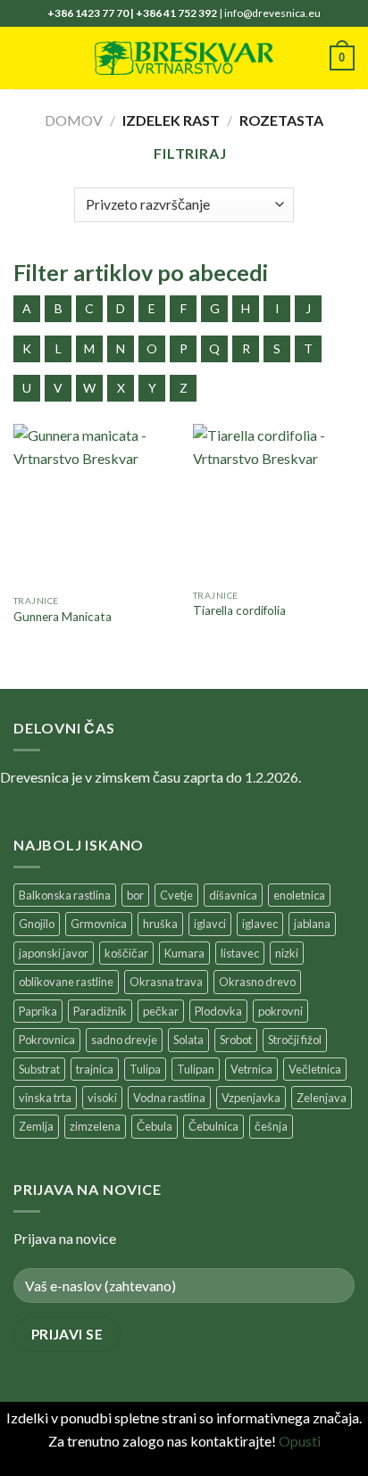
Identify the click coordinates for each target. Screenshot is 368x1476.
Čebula (154, 1126)
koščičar (126, 953)
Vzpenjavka (251, 1097)
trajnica (94, 1069)
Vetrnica (251, 1069)
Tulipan (195, 1069)
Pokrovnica (47, 1039)
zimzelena (95, 1126)
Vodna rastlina (169, 1097)
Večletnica (315, 1069)
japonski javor (53, 953)
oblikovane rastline (66, 981)
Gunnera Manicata (62, 616)
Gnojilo (36, 923)
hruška (160, 923)
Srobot (236, 1039)
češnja (271, 1126)
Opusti (300, 1440)
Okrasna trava (166, 981)
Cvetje (176, 895)
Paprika (38, 1011)
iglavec (260, 923)
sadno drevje (124, 1039)
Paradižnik (100, 1011)
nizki (286, 953)
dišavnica (233, 895)
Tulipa (145, 1069)
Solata (188, 1039)
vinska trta (45, 1097)
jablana (312, 923)
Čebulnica (213, 1126)
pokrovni (280, 1011)
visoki (102, 1097)
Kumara (184, 953)
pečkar (161, 1011)
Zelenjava (322, 1097)
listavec (240, 953)
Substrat (39, 1069)
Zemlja (36, 1126)
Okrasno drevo (257, 981)
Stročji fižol (295, 1039)
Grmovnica (99, 923)
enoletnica (299, 895)
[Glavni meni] (24, 57)
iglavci (210, 923)
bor (135, 895)
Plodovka (218, 1011)
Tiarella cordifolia (239, 610)
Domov (74, 120)
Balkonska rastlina (65, 895)
